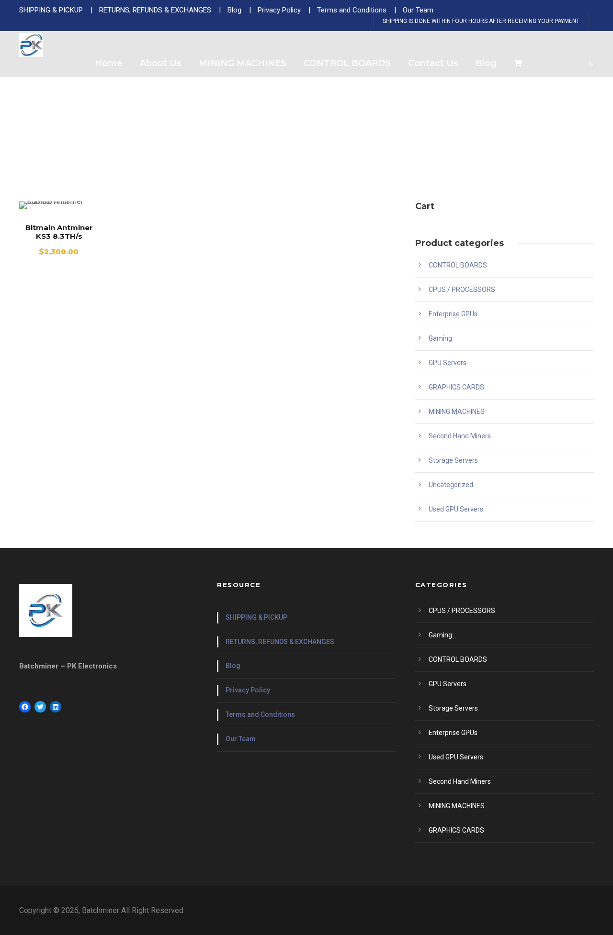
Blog (486, 63)
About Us (161, 63)
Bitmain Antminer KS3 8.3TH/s (59, 232)
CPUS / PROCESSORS (462, 289)
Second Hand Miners (460, 436)
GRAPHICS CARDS (456, 387)
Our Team (241, 739)
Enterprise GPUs (453, 314)
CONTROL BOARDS (347, 63)
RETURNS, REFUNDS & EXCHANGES (280, 642)
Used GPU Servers (456, 509)
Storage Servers (453, 460)
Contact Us (433, 63)
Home (109, 63)
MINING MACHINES (242, 63)
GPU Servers (447, 363)
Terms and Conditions (260, 714)
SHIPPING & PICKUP (256, 617)
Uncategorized (451, 485)
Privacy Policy (248, 690)
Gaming (440, 338)
